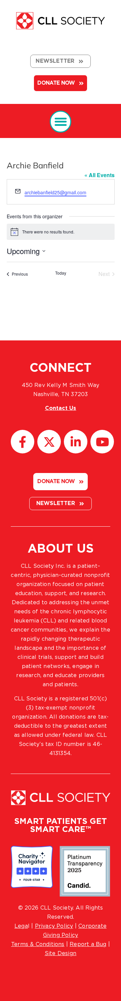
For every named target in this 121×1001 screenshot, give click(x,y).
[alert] (61, 232)
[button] (61, 122)
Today (60, 273)
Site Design (60, 953)
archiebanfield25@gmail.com (55, 192)
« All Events (99, 175)
